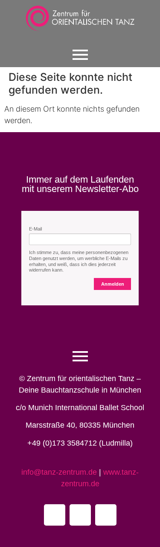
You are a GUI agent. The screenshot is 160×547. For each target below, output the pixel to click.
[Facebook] (54, 515)
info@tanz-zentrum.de (60, 472)
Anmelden (112, 284)
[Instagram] (105, 515)
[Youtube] (80, 515)
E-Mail (35, 228)
